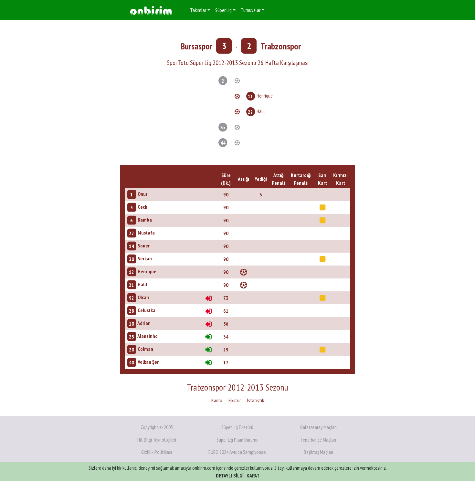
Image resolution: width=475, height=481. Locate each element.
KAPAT (253, 475)
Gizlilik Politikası (156, 452)
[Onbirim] (151, 10)
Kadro (216, 400)
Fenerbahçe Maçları (318, 439)
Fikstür (234, 400)
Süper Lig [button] (223, 10)
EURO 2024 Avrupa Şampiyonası (237, 452)
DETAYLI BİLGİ (230, 475)
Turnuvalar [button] (250, 10)
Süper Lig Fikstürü (237, 427)
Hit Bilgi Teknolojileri (156, 439)
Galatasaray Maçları (318, 427)
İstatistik (255, 400)
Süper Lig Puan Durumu (237, 439)
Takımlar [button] (198, 10)
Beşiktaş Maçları (318, 452)
